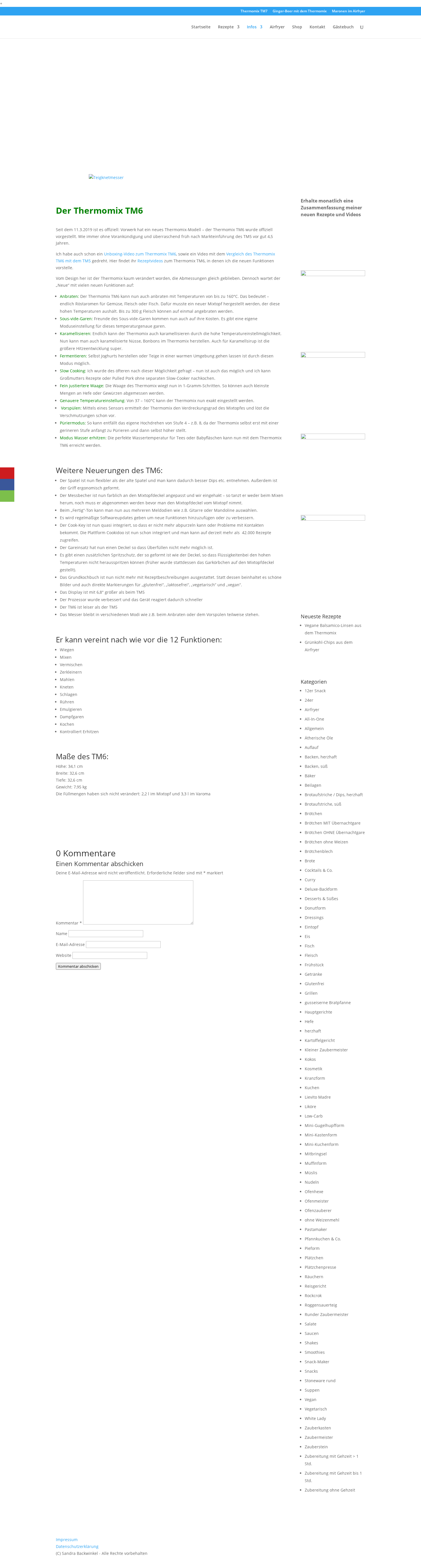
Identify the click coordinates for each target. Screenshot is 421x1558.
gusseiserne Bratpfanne (328, 1002)
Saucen (312, 1333)
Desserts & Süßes (321, 898)
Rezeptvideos (150, 260)
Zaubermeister (319, 1437)
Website (63, 955)
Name (61, 933)
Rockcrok (313, 1295)
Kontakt (317, 27)
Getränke (313, 974)
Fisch (309, 946)
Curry (310, 879)
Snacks (311, 1371)
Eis (307, 936)
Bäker (310, 775)
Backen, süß (316, 766)
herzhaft (313, 1031)
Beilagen (313, 785)
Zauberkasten (318, 1428)
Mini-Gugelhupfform (324, 1125)
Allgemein (314, 728)
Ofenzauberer (318, 1210)
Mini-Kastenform (321, 1135)
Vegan (310, 1399)
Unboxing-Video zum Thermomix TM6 (140, 254)
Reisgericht (315, 1286)
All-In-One (314, 719)
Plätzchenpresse (320, 1267)
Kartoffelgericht (320, 1040)
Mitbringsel (316, 1153)
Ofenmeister (317, 1201)
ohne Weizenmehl (322, 1220)
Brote (310, 860)
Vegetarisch (316, 1409)
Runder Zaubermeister (327, 1314)
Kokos (310, 1059)
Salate (310, 1324)
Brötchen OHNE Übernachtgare (335, 832)
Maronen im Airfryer (348, 11)
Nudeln (312, 1182)
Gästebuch (343, 27)
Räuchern (314, 1276)
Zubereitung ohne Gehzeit (330, 1490)
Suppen (312, 1390)
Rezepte (226, 27)
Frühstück (314, 964)
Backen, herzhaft (321, 757)
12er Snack (315, 690)
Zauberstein (316, 1446)
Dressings (314, 917)
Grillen (311, 993)
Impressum (67, 1539)
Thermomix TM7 (254, 11)
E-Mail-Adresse (70, 944)
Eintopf (311, 927)
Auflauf (311, 747)
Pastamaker (316, 1229)
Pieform (312, 1248)
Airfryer (277, 27)
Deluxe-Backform (321, 889)
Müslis (311, 1172)
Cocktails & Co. (319, 870)
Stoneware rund (320, 1380)
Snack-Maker (317, 1361)
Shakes (311, 1342)
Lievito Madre (318, 1097)
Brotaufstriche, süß (323, 804)
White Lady (315, 1418)
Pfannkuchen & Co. (323, 1239)
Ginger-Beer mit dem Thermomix (300, 11)
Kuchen (312, 1087)
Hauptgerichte (318, 1012)
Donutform (315, 908)
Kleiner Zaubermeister (326, 1050)
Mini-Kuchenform (322, 1144)
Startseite (200, 27)
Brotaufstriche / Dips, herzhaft (334, 794)
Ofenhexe (314, 1191)
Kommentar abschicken (78, 966)
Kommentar (69, 923)
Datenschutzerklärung (77, 1546)
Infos (252, 27)
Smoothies (315, 1352)
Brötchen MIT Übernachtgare (333, 823)
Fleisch (311, 955)
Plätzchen (314, 1257)
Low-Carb (314, 1116)
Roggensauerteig (321, 1305)
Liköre (310, 1106)
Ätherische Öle (319, 738)
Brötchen (313, 813)
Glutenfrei (314, 983)
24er (309, 700)
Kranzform (315, 1078)
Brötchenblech (319, 851)
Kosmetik (313, 1068)
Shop (297, 27)
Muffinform (315, 1163)
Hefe (309, 1021)
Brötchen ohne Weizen (326, 842)
